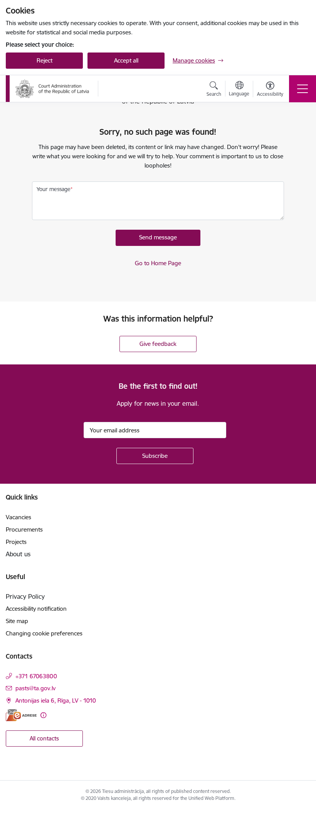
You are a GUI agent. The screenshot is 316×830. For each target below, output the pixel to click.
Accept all (126, 60)
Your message (54, 189)
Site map (17, 621)
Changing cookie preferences (44, 633)
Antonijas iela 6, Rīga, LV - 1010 (55, 700)
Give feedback (158, 343)
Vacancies (18, 517)
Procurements (24, 529)
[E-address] (21, 715)
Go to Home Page (158, 263)
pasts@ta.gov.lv (35, 688)
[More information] (43, 715)
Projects (16, 541)
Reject (44, 60)
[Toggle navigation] (302, 88)
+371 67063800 (36, 676)
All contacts (44, 738)
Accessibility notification (36, 608)
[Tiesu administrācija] (52, 89)
